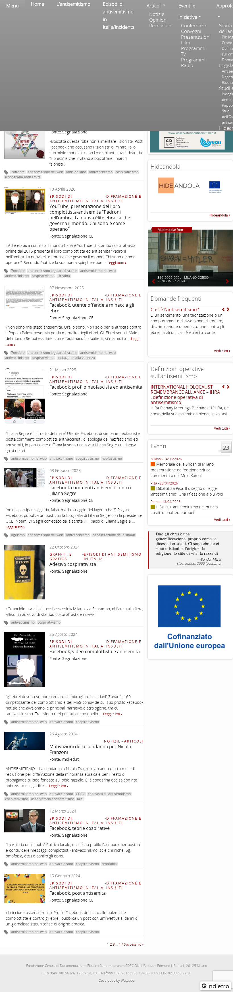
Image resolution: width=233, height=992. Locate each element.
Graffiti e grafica (60, 556)
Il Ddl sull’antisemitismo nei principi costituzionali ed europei (185, 509)
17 (121, 944)
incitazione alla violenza (76, 358)
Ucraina (63, 276)
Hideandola (219, 215)
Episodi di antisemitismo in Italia (76, 198)
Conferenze (193, 25)
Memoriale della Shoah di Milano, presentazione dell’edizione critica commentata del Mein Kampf (183, 469)
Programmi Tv (193, 51)
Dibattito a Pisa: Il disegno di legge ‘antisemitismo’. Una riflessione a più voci (187, 491)
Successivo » (133, 944)
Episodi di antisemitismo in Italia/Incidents (118, 15)
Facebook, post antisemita (77, 893)
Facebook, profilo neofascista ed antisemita (95, 387)
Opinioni (158, 20)
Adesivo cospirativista (72, 564)
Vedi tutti (221, 350)
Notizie (156, 14)
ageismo (18, 535)
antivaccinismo (101, 172)
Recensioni (160, 25)
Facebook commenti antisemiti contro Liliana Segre (90, 490)
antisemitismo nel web (45, 172)
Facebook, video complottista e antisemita (94, 651)
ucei (80, 799)
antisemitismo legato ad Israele (52, 271)
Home (37, 4)
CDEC (80, 794)
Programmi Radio (193, 62)
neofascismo (112, 458)
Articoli (133, 741)
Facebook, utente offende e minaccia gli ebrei (91, 308)
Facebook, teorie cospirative (79, 828)
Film (185, 43)
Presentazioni (195, 37)
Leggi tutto (116, 262)
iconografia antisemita (23, 177)
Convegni (191, 31)
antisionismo (76, 172)
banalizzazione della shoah (113, 535)
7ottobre (18, 172)
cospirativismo (126, 172)
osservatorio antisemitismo (52, 799)
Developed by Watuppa (116, 980)
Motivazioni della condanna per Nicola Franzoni (90, 749)
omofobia (109, 864)
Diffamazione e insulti (124, 198)
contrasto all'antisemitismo (109, 794)
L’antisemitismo (73, 4)
